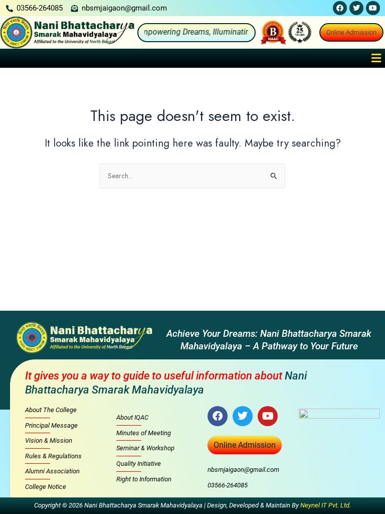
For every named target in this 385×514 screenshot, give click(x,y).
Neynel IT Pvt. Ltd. (325, 505)
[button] (376, 58)
